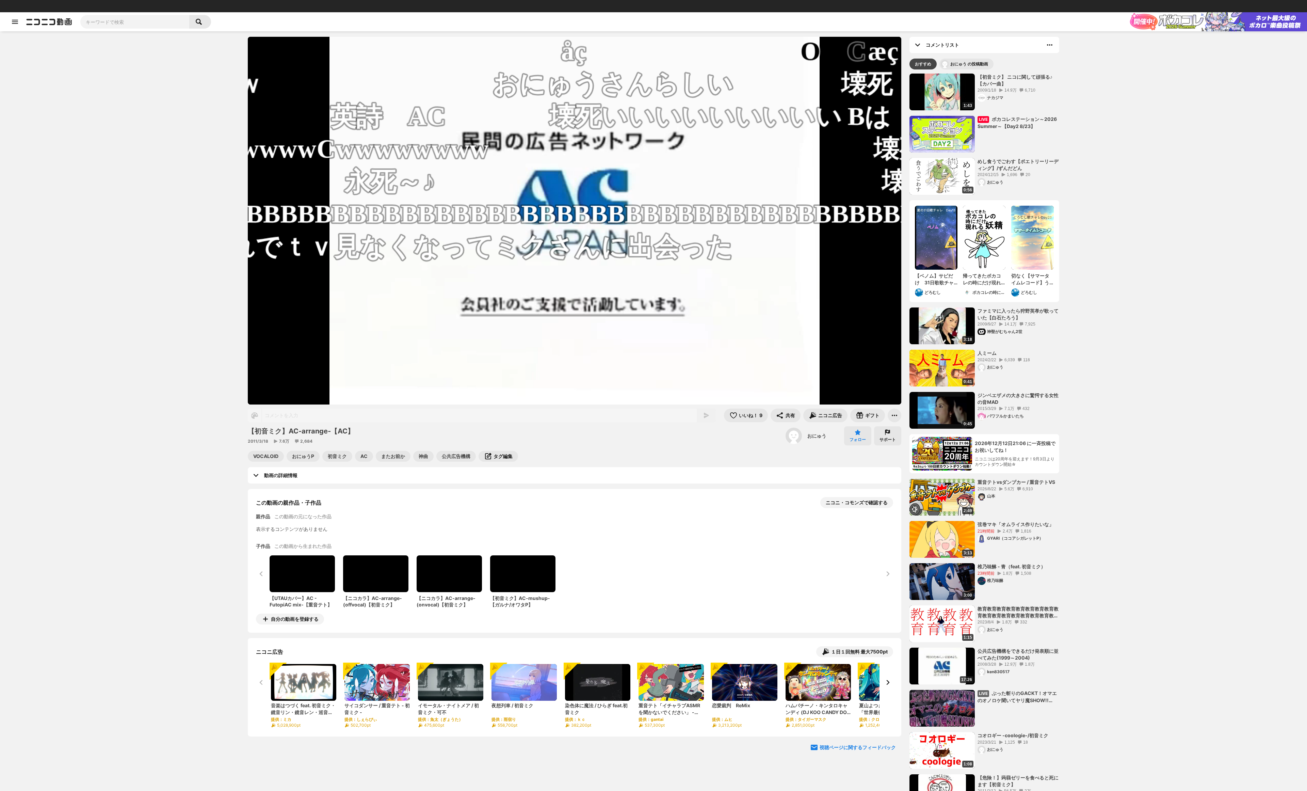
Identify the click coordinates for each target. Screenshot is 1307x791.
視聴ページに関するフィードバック (858, 747)
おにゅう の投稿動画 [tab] (969, 63)
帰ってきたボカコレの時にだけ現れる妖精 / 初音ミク (982, 279)
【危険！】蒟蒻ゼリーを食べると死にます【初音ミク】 (1018, 781)
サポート (888, 439)
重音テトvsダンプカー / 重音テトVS (1016, 482)
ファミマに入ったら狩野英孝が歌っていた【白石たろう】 (1018, 314)
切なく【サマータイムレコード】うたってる (1030, 279)
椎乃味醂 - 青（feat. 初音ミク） (1012, 566)
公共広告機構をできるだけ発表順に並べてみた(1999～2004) (1018, 654)
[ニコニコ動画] (49, 21)
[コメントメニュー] (1049, 45)
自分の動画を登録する (295, 619)
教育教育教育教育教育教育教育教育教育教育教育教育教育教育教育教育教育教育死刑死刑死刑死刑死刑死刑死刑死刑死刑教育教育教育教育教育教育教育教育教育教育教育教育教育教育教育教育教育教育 (1018, 612)
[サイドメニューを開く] (15, 22)
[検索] (200, 22)
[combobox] (134, 22)
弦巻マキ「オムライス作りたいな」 (1016, 524)
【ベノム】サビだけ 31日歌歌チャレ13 (934, 279)
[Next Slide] (887, 682)
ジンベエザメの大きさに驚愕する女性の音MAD (1018, 398)
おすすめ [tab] (923, 63)
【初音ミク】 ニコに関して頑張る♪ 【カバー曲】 (1015, 80)
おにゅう (816, 436)
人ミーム (987, 353)
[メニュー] (894, 415)
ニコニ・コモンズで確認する (857, 502)
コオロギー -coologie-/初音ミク (1013, 735)
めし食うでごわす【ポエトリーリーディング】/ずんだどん (1018, 164)
